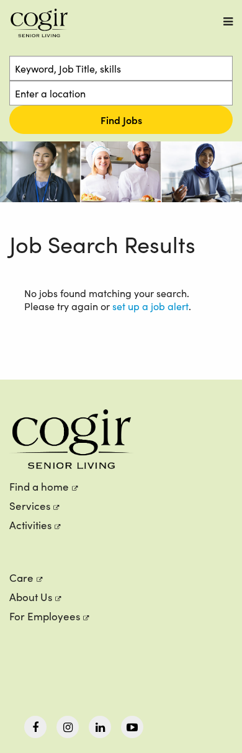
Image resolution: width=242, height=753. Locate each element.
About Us (30, 597)
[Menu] (228, 21)
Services (29, 506)
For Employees (44, 616)
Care (21, 578)
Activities (30, 525)
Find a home (39, 486)
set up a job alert (150, 306)
